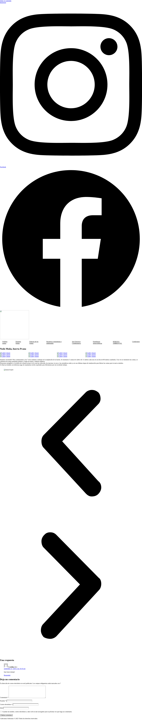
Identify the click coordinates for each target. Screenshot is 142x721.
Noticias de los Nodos (33, 342)
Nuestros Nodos (18, 342)
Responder (7, 675)
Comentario (4, 697)
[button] (71, 443)
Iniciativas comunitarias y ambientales (54, 342)
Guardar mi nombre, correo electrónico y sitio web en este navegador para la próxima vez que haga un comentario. (37, 711)
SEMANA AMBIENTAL (117, 342)
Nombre (3, 701)
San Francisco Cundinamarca (76, 342)
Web (1, 708)
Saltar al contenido (5, 1)
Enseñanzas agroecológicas (97, 342)
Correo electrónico (6, 704)
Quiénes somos (4, 342)
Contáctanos (136, 341)
